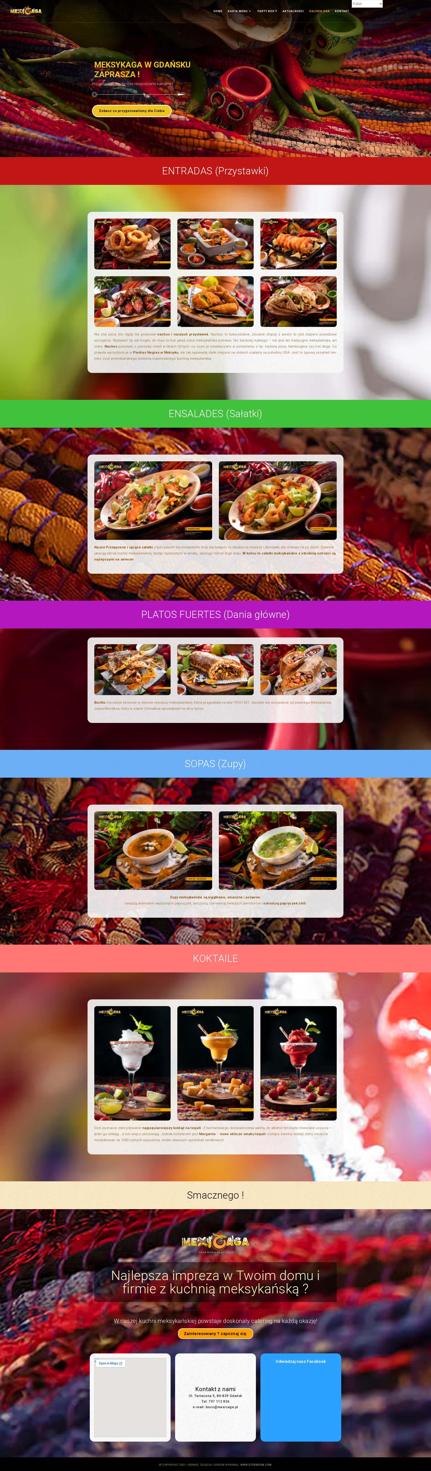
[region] (215, 78)
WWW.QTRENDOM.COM (256, 1464)
